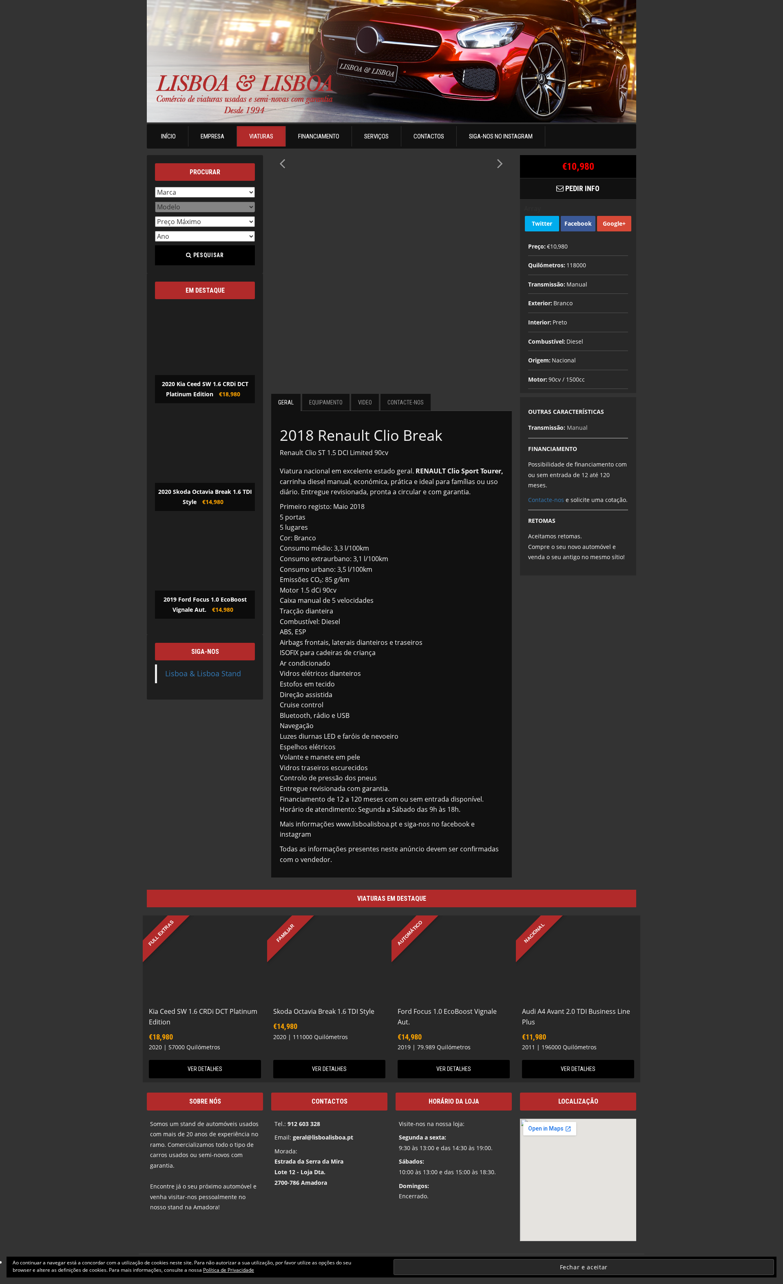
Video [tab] (365, 402)
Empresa (212, 136)
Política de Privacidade (228, 1269)
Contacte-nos (546, 500)
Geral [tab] (286, 402)
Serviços (376, 136)
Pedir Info (581, 188)
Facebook (578, 223)
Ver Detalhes (205, 1069)
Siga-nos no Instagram (501, 136)
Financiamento (318, 136)
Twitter (542, 223)
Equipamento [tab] (326, 402)
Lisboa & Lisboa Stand (203, 673)
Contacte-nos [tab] (405, 402)
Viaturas (261, 136)
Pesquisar (208, 255)
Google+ (614, 223)
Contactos (429, 136)
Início (168, 136)
